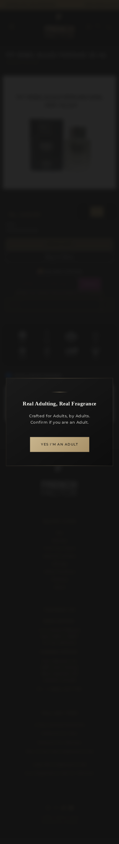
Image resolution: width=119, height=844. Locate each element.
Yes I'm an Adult (59, 444)
